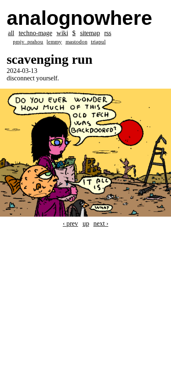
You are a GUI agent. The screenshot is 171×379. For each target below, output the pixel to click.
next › (100, 223)
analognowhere (79, 18)
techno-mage (35, 32)
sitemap (90, 32)
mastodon (77, 42)
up (86, 223)
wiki (62, 32)
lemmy (54, 42)
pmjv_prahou (28, 42)
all (11, 32)
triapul (98, 42)
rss (107, 32)
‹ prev (70, 223)
